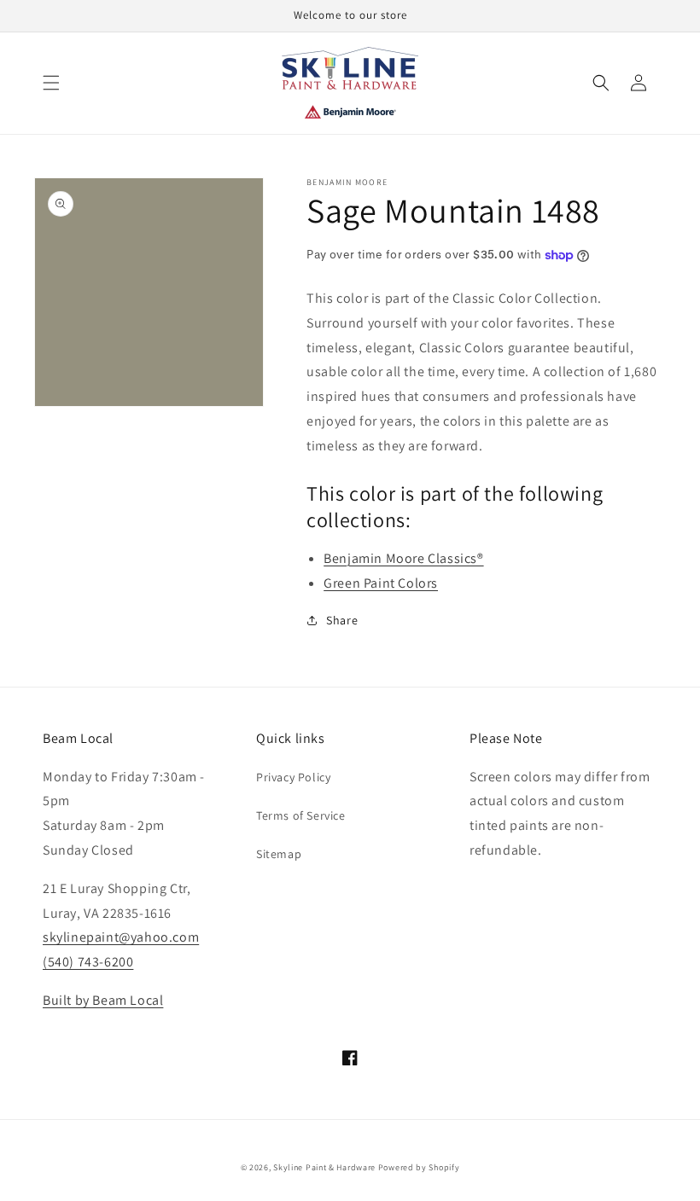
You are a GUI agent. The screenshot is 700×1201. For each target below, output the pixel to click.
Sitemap (278, 854)
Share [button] (342, 620)
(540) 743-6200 (88, 962)
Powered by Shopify (419, 1167)
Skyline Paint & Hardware (324, 1167)
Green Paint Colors (381, 583)
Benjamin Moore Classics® (403, 558)
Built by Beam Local (103, 1000)
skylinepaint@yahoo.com (121, 937)
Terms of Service (301, 815)
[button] (51, 83)
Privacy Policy (293, 777)
